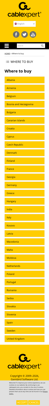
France (10, 168)
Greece (10, 193)
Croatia (11, 128)
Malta (10, 249)
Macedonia (13, 241)
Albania (11, 80)
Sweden (11, 330)
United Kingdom (16, 338)
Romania (11, 290)
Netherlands (13, 265)
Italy (9, 217)
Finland (11, 160)
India (9, 209)
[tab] (24, 80)
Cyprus (10, 136)
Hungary (11, 201)
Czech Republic (15, 144)
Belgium (11, 96)
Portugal (11, 282)
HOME (7, 53)
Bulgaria (11, 112)
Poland (10, 274)
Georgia (11, 177)
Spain (10, 322)
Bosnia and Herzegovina (20, 104)
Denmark (12, 152)
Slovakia (11, 306)
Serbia (10, 298)
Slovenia (11, 314)
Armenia (11, 88)
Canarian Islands (16, 120)
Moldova (11, 257)
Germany (12, 185)
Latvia (10, 233)
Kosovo (11, 225)
